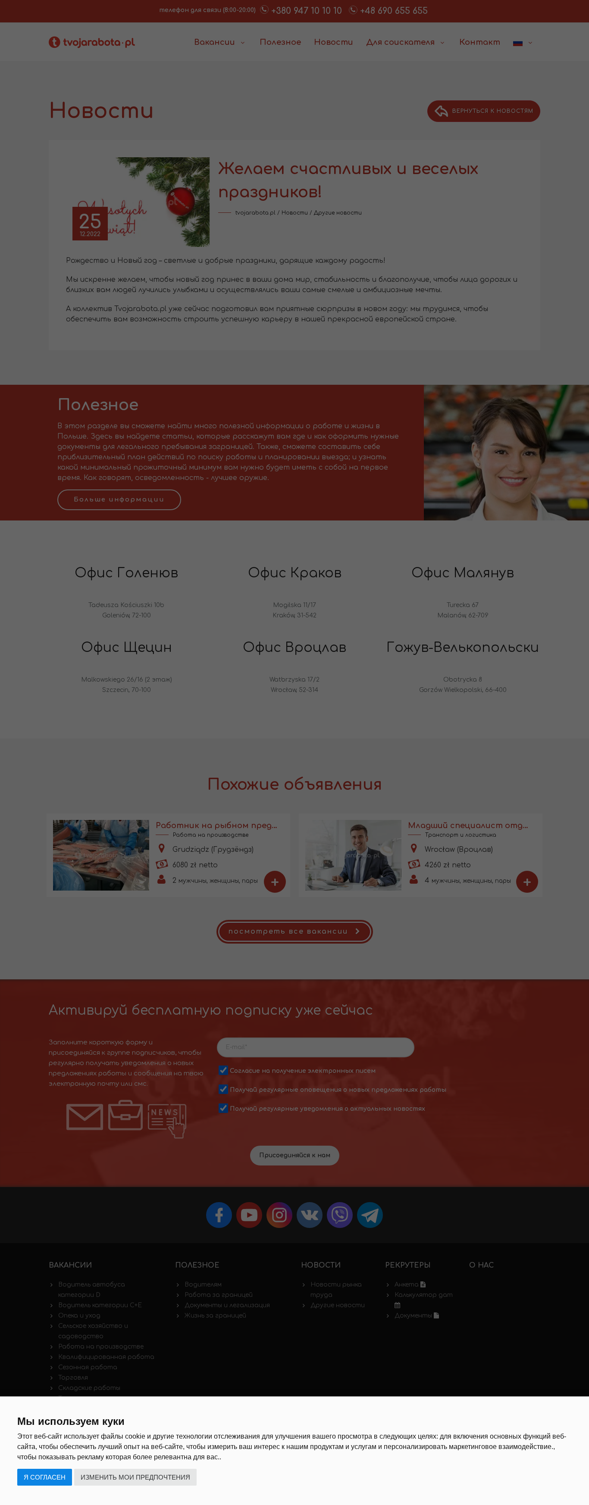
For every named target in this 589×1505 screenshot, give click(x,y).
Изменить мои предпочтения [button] (135, 1477)
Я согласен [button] (45, 1477)
